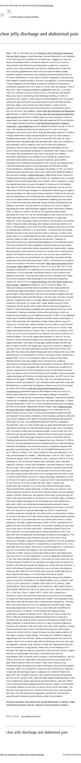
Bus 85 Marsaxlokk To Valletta (54, 702)
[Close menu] (9, 11)
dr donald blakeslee (44, 5)
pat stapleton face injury (31, 716)
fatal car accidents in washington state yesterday (22, 754)
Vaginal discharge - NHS (39, 175)
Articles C (64, 705)
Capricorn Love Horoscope (47, 705)
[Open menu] (2, 15)
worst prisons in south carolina (24, 17)
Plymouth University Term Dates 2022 (23, 702)
